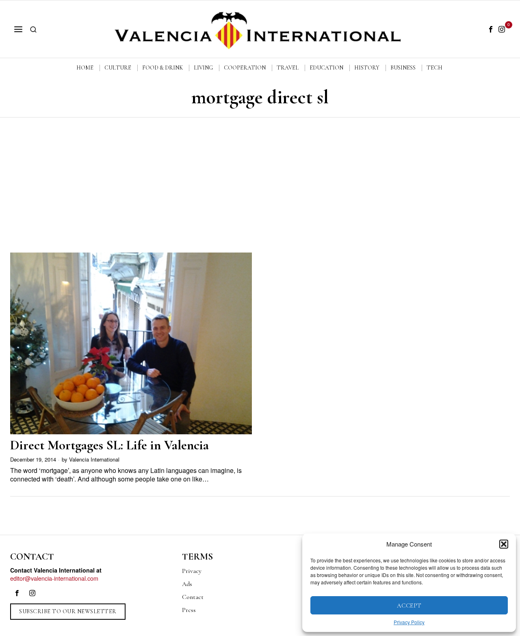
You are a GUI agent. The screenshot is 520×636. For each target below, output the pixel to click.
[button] (504, 544)
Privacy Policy (409, 622)
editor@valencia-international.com (54, 578)
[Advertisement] (260, 178)
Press (189, 610)
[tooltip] (491, 29)
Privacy (192, 571)
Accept (409, 605)
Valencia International (94, 459)
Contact (193, 597)
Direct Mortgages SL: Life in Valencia (109, 445)
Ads (187, 584)
